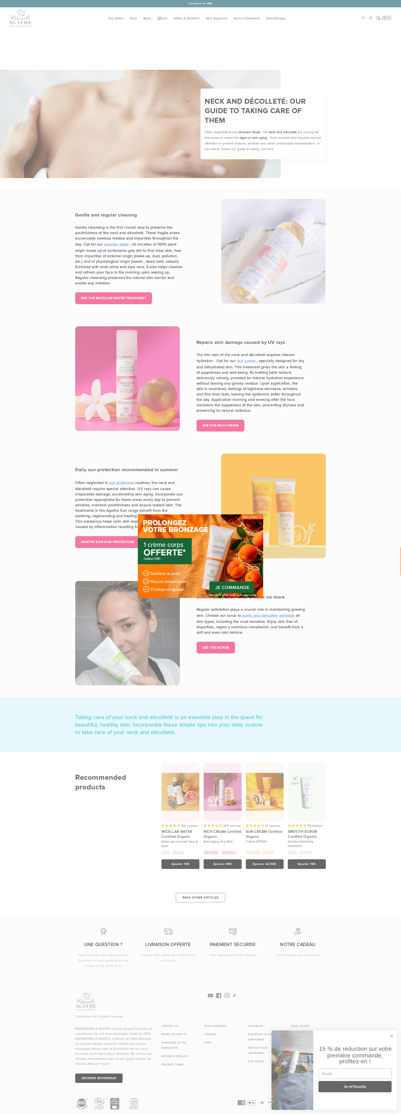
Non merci (250, 516)
